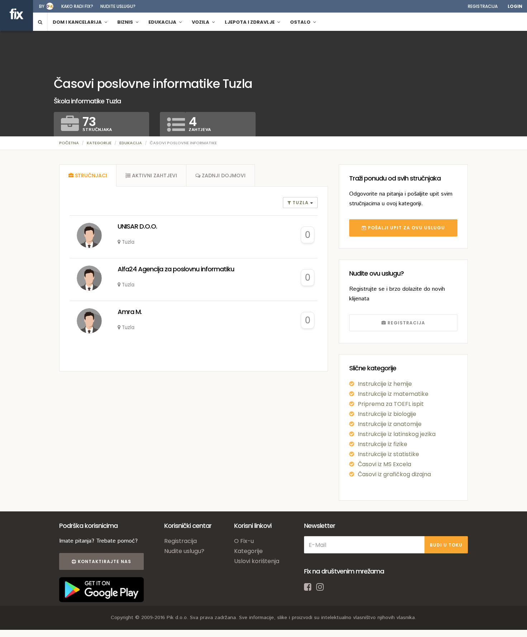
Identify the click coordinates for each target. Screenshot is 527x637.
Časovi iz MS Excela (384, 464)
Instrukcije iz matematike (393, 394)
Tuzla (301, 203)
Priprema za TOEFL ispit (391, 404)
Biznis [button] (125, 22)
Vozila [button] (201, 22)
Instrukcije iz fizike (382, 444)
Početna (69, 143)
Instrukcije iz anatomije (390, 424)
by (41, 6)
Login (515, 6)
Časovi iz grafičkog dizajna (394, 474)
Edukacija (130, 143)
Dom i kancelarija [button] (78, 22)
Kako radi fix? (77, 6)
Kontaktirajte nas (103, 561)
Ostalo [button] (301, 22)
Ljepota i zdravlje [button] (250, 22)
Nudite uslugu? (118, 6)
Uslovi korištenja (256, 561)
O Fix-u (244, 541)
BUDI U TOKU (446, 545)
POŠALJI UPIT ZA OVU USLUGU (405, 228)
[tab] (88, 175)
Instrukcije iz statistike (388, 454)
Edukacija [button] (162, 22)
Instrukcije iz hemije (385, 384)
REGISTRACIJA (405, 323)
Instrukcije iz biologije (387, 414)
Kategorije (99, 143)
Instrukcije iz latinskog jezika (397, 434)
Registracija (483, 6)
